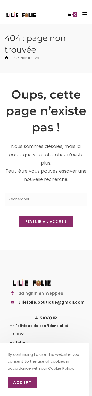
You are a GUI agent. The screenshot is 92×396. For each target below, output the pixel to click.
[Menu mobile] (82, 14)
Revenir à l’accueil (46, 221)
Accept (22, 382)
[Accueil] (6, 57)
